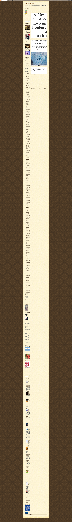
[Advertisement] (36, 83)
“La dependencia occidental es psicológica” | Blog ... (28, 95)
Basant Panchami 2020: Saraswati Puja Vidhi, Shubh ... (28, 264)
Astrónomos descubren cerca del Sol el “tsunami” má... (28, 152)
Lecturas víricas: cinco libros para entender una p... (28, 107)
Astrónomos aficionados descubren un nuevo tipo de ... (28, 154)
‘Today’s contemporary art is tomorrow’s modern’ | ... (28, 222)
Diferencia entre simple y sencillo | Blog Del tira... (28, 117)
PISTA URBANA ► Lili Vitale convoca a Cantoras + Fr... (28, 288)
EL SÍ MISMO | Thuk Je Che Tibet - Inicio (28, 136)
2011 (25, 299)
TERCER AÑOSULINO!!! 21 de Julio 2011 (29, 491)
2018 (25, 294)
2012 (25, 298)
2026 (25, 58)
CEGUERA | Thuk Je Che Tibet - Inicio (28, 137)
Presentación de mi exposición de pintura (27, 467)
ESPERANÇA (29, 470)
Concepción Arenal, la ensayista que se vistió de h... (28, 121)
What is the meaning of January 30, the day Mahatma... (28, 175)
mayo (26, 68)
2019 (25, 293)
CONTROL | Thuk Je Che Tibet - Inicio (28, 83)
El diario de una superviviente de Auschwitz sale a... (28, 279)
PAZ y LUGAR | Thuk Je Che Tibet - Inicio (28, 143)
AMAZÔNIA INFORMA (28, 453)
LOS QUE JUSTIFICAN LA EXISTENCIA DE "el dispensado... (28, 73)
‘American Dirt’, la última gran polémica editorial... (28, 119)
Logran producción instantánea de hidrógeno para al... (28, 158)
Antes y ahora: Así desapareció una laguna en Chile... (27, 240)
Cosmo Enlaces (27, 502)
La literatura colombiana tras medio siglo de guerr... (28, 109)
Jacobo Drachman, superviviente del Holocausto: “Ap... (28, 277)
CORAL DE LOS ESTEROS (27, 460)
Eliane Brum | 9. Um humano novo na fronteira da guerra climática (38, 69)
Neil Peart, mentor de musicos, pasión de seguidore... (28, 257)
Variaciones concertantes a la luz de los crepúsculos (29, 483)
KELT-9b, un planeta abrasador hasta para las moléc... (28, 245)
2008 (25, 301)
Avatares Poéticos (27, 466)
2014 (25, 297)
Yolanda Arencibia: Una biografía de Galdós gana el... (28, 234)
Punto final (26, 436)
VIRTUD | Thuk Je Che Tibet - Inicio (28, 134)
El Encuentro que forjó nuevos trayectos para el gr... (28, 253)
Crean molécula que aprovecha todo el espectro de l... (27, 156)
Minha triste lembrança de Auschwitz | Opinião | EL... (28, 272)
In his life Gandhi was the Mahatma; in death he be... (28, 173)
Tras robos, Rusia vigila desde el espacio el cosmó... (28, 186)
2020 (25, 62)
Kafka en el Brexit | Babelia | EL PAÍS (27, 227)
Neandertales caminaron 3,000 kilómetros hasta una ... (28, 184)
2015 (25, 296)
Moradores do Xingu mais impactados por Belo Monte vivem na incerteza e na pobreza (28, 455)
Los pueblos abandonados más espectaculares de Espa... (28, 287)
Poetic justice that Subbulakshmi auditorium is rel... (28, 130)
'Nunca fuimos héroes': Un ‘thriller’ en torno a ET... (28, 225)
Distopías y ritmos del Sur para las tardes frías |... (28, 96)
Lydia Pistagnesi (27, 481)
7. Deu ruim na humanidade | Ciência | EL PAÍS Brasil (28, 268)
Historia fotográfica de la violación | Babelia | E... (28, 106)
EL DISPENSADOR (29, 3)
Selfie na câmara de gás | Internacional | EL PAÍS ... (28, 273)
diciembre (27, 63)
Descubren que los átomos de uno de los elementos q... (28, 243)
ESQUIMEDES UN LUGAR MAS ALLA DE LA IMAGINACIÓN (28, 446)
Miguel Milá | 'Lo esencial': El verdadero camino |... (28, 230)
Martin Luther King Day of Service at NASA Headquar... (28, 292)
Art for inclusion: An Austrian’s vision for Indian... (28, 163)
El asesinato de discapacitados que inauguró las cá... (28, 104)
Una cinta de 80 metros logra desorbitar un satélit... (28, 150)
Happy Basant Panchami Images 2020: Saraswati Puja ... (28, 208)
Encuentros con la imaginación (27, 435)
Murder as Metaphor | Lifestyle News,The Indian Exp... (28, 165)
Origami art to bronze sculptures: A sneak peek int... (28, 128)
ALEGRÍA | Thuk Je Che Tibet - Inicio (28, 91)
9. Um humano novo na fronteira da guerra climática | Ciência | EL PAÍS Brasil (39, 10)
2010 (25, 300)
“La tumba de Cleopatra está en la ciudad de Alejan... (28, 100)
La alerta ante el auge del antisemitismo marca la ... (28, 281)
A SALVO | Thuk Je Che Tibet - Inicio (28, 138)
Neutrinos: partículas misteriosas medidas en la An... (28, 249)
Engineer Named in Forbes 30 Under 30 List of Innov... (28, 290)
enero (26, 71)
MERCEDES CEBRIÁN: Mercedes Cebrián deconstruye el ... (28, 232)
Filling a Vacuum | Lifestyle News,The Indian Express (28, 167)
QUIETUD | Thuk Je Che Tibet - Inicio (28, 85)
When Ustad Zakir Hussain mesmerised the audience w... (28, 126)
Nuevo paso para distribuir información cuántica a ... (28, 160)
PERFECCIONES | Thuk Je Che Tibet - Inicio (28, 133)
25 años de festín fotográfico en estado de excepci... (28, 98)
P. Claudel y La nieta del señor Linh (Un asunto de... (28, 255)
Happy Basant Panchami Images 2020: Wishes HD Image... (28, 188)
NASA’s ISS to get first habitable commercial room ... (28, 258)
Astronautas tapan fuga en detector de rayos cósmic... (28, 182)
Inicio (39, 88)
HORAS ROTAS (27, 391)
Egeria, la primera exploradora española (28, 283)
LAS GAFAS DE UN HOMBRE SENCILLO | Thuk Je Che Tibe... (28, 93)
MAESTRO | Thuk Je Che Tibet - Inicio (28, 145)
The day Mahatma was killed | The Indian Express (28, 177)
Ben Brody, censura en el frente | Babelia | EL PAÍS (28, 111)
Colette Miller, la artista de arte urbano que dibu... (28, 282)
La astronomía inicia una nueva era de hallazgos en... (28, 242)
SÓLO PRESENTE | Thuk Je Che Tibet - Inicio (28, 140)
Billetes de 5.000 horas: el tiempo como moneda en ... (28, 113)
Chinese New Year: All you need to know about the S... (28, 266)
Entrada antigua (45, 88)
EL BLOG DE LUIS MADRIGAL (27, 416)
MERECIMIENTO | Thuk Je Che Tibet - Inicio (28, 142)
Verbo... (26, 497)
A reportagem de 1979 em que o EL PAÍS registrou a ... (28, 270)
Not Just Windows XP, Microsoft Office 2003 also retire (28, 462)
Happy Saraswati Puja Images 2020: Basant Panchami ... (28, 197)
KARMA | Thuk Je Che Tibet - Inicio (28, 149)
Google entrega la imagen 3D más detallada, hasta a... (28, 178)
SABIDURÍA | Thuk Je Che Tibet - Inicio (28, 82)
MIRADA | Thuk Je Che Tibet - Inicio (28, 76)
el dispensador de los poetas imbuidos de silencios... (28, 74)
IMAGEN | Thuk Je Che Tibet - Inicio (28, 86)
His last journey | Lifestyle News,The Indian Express (28, 169)
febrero (26, 70)
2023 (25, 60)
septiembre (27, 65)
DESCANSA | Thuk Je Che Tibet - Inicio (28, 141)
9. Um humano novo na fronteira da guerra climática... (28, 132)
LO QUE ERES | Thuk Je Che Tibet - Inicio (28, 87)
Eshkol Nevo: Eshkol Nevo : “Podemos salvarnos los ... (27, 102)
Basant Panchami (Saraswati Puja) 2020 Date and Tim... (28, 262)
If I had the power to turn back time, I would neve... (28, 220)
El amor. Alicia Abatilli (29, 381)
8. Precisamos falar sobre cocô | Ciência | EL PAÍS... (28, 223)
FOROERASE (27, 427)
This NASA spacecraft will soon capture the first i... (28, 260)
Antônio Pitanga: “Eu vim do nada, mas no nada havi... (28, 275)
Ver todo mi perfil (26, 345)
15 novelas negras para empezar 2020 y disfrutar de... (28, 124)
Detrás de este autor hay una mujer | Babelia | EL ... (28, 122)
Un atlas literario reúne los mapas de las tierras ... (28, 285)
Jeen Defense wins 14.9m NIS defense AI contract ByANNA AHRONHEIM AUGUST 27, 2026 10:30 (28, 386)
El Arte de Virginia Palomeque (27, 422)
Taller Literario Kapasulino (27, 489)
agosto (26, 66)
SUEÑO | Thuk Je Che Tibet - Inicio (28, 147)
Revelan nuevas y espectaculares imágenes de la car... (28, 251)
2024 (25, 59)
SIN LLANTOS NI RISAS (29, 448)
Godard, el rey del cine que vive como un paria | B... (28, 115)
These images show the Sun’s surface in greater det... (28, 171)
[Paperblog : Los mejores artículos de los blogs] (26, 377)
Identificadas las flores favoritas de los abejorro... (28, 180)
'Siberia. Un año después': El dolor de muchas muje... (28, 228)
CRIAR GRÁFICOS (29, 441)
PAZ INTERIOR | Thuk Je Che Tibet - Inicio (28, 146)
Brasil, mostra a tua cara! (28, 476)
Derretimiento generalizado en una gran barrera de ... (28, 247)
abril (26, 69)
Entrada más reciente (33, 88)
